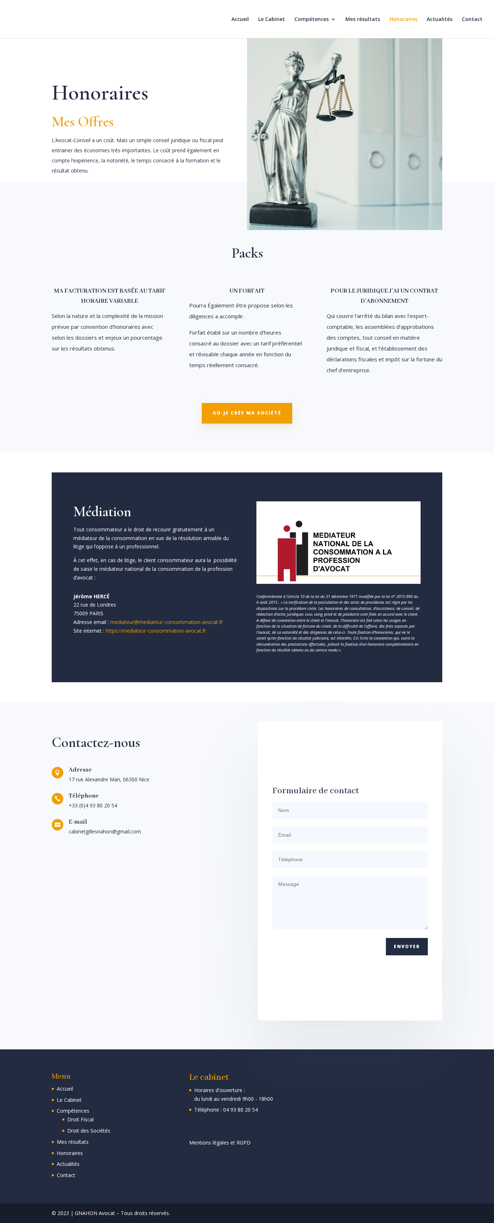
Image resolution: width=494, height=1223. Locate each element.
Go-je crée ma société (247, 413)
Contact (472, 19)
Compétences (311, 19)
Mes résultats (362, 19)
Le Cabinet (271, 19)
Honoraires (403, 19)
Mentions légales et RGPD (220, 1142)
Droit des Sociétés (88, 1130)
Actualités (439, 19)
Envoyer (407, 946)
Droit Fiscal (80, 1119)
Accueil (240, 19)
